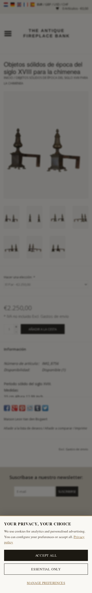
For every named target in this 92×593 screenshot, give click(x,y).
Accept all (46, 555)
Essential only (46, 569)
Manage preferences (46, 583)
